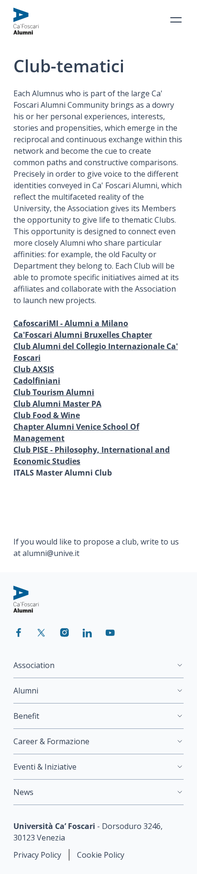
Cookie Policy (100, 855)
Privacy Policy (37, 855)
